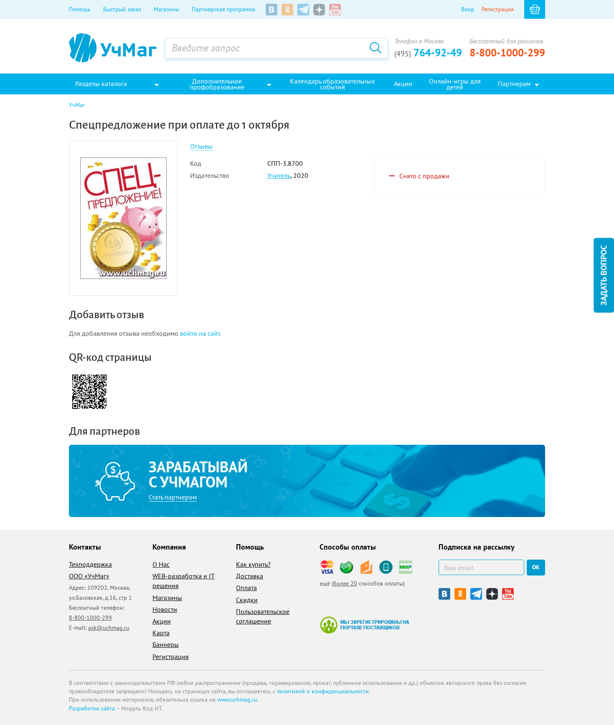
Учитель (278, 175)
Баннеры (165, 644)
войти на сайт (200, 333)
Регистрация (498, 9)
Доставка (249, 576)
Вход (467, 9)
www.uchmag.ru (237, 699)
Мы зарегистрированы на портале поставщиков (364, 624)
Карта (161, 633)
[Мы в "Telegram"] (303, 9)
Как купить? (253, 564)
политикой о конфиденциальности (323, 691)
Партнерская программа (223, 9)
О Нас (161, 564)
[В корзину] (534, 9)
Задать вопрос (603, 275)
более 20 (345, 583)
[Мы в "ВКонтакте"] (271, 9)
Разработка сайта (92, 708)
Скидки (247, 600)
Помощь (80, 9)
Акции (161, 621)
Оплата (246, 587)
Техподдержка (90, 564)
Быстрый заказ (122, 9)
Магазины (166, 9)
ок (536, 567)
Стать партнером (173, 497)
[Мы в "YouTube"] (335, 9)
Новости (164, 609)
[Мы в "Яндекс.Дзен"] (319, 9)
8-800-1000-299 (507, 52)
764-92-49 (428, 52)
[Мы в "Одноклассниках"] (287, 9)
